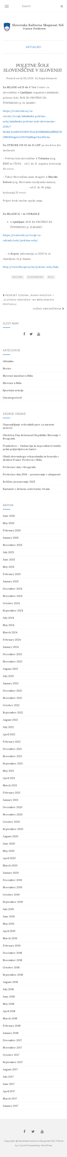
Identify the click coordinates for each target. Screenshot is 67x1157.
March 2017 (10, 1098)
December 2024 (12, 588)
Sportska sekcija (13, 390)
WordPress (46, 1145)
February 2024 (12, 639)
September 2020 (13, 829)
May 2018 (8, 1004)
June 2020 (9, 843)
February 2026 (12, 530)
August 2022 (10, 719)
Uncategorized (12, 397)
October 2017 (11, 1055)
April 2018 (9, 1011)
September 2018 (13, 974)
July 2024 (8, 617)
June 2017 (9, 1084)
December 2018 (12, 953)
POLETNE (17, 277)
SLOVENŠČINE (35, 277)
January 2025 (11, 581)
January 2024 (11, 647)
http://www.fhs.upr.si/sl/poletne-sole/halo (31, 267)
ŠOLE (51, 277)
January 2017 (10, 1106)
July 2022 (8, 727)
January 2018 (10, 1033)
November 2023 (12, 661)
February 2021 (11, 792)
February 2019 (11, 945)
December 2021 (12, 749)
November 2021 (12, 756)
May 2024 (8, 625)
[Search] (61, 6)
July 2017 (8, 1076)
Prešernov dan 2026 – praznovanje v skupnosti (31, 474)
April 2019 (9, 931)
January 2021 (10, 800)
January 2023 (10, 683)
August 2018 (10, 982)
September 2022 (13, 712)
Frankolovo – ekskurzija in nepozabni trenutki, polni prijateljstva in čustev (32, 447)
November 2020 (13, 814)
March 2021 (10, 785)
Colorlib (22, 1145)
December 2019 (12, 880)
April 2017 (9, 1091)
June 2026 (9, 516)
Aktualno (33, 47)
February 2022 (11, 741)
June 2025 (9, 559)
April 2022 (9, 734)
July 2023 (8, 676)
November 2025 (12, 545)
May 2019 (8, 923)
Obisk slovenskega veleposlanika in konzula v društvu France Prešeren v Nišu (31, 458)
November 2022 (12, 698)
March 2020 (10, 865)
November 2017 (12, 1047)
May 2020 (9, 851)
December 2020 (12, 807)
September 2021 (13, 763)
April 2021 (9, 778)
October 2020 (11, 821)
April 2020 (9, 858)
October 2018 (11, 967)
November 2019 (12, 887)
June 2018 (9, 996)
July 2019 (8, 909)
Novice (7, 368)
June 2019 (9, 916)
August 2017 (10, 1069)
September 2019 (13, 902)
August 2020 (10, 836)
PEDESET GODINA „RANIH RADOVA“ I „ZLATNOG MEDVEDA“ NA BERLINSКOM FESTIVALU (28, 300)
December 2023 (12, 654)
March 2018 (10, 1018)
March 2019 (10, 938)
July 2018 (8, 989)
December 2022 (12, 690)
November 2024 (12, 596)
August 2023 (10, 668)
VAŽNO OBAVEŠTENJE (47, 308)
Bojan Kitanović (48, 78)
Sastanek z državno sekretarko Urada (26, 489)
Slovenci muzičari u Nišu (18, 375)
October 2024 (11, 603)
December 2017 (12, 1040)
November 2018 (12, 960)
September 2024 (13, 610)
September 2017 (13, 1062)
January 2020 (11, 872)
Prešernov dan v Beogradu (19, 467)
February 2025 (12, 574)
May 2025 (8, 567)
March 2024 (10, 632)
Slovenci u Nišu (12, 383)
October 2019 (11, 894)
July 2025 (8, 552)
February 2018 (11, 1025)
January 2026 (11, 537)
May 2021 (8, 770)
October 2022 (11, 705)
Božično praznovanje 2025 (19, 481)
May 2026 (8, 523)
